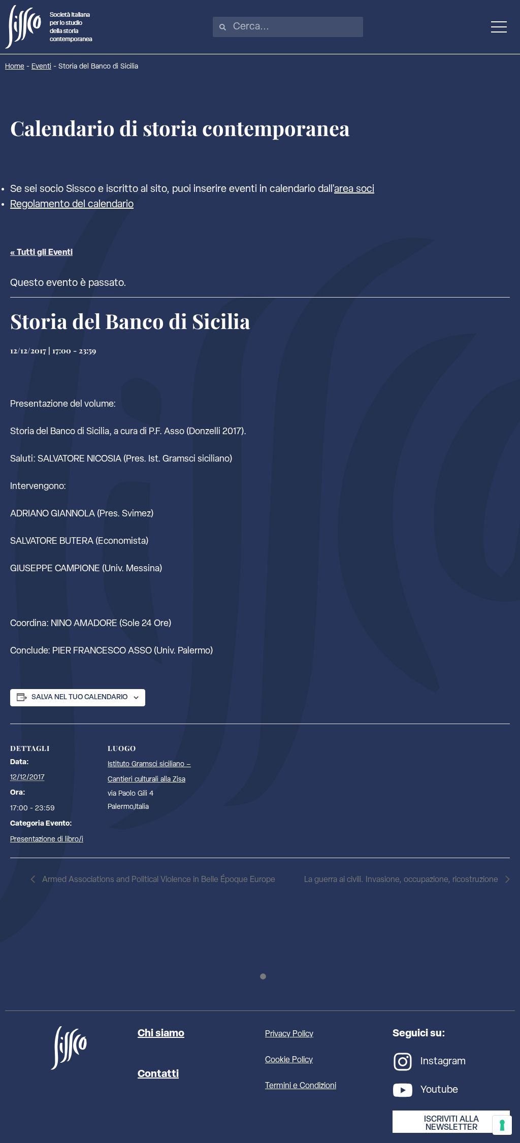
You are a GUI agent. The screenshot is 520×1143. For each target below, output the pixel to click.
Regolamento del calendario (72, 205)
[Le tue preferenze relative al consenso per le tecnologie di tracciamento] (502, 1125)
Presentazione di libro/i (46, 839)
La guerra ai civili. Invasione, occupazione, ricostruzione (402, 880)
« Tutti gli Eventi (41, 253)
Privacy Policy (289, 1034)
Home (14, 67)
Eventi (41, 67)
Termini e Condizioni (300, 1086)
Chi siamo (161, 1034)
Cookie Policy (289, 1060)
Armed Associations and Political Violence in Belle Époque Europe (157, 880)
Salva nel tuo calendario (79, 697)
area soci (354, 189)
